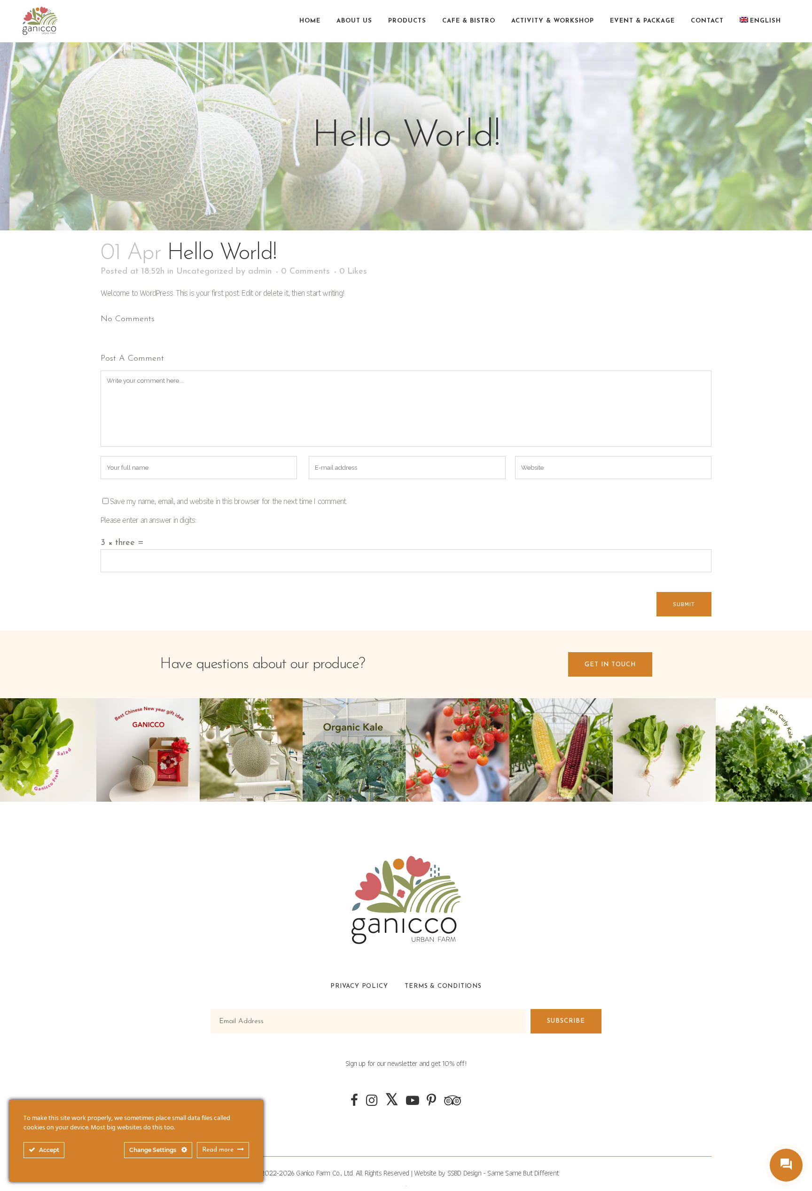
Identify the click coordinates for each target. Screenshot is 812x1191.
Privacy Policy (359, 986)
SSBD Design (464, 1173)
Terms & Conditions (443, 986)
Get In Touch (610, 665)
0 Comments (305, 272)
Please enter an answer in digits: (148, 520)
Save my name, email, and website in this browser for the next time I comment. (228, 501)
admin (260, 272)
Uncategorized (204, 272)
